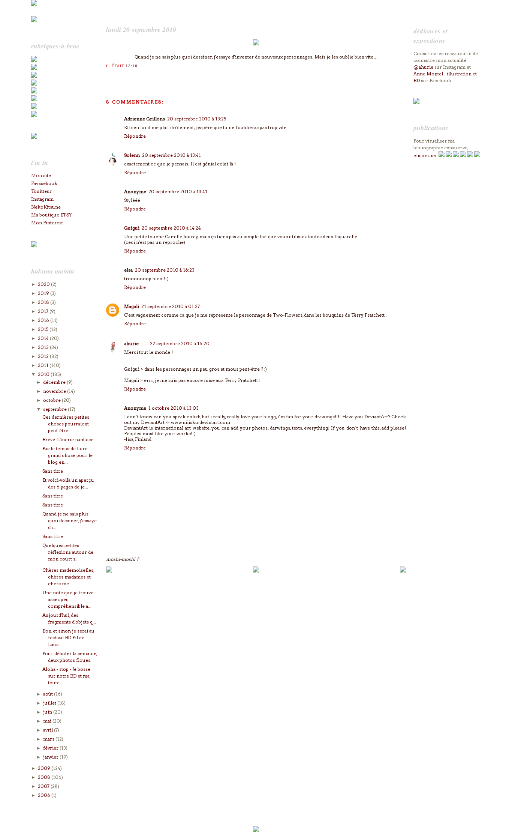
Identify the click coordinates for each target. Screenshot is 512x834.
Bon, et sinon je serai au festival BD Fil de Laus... (68, 637)
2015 (43, 329)
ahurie (131, 343)
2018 (44, 302)
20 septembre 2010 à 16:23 (165, 270)
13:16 (132, 66)
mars (49, 739)
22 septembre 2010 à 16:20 (180, 343)
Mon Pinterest (47, 222)
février (51, 748)
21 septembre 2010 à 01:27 (170, 306)
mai (47, 721)
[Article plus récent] (109, 571)
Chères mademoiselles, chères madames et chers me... (68, 576)
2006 (44, 795)
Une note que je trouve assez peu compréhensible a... (67, 599)
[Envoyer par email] (109, 76)
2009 (44, 768)
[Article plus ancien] (403, 571)
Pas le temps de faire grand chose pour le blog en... (67, 455)
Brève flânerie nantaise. (68, 439)
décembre (55, 382)
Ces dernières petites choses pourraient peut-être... (65, 423)
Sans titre (52, 471)
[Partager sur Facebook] (124, 76)
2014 (44, 338)
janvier (51, 757)
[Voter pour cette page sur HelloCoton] (147, 76)
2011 (43, 365)
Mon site (41, 175)
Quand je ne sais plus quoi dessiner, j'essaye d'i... (69, 520)
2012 (44, 356)
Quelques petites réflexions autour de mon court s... (67, 552)
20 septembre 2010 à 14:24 (171, 228)
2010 (44, 374)
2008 (44, 777)
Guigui (131, 228)
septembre (55, 409)
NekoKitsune (46, 207)
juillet (50, 703)
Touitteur (41, 191)
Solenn (132, 155)
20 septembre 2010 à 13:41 (171, 155)
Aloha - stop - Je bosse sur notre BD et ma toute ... (66, 675)
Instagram (42, 199)
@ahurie (423, 67)
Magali (131, 306)
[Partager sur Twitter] (117, 76)
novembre (55, 391)
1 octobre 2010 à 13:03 (173, 408)
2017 (43, 311)
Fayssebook (44, 183)
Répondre (135, 136)
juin (48, 712)
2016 (44, 320)
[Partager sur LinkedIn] (139, 76)
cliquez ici (424, 155)
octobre (52, 400)
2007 (44, 786)
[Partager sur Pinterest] (132, 76)
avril (48, 730)
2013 (44, 347)
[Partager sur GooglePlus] (154, 76)
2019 (44, 293)
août (48, 694)
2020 (44, 284)
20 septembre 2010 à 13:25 (196, 119)
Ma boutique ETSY (51, 215)
